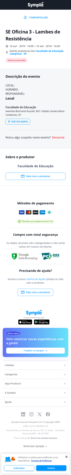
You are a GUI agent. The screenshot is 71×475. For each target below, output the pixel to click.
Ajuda (8, 402)
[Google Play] (41, 322)
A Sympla (10, 392)
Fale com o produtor (38, 176)
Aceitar (51, 468)
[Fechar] (66, 457)
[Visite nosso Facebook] (48, 414)
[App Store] (25, 322)
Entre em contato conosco (44, 437)
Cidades (9, 365)
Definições (19, 468)
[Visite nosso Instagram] (31, 414)
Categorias (11, 374)
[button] (10, 459)
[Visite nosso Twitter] (40, 414)
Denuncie (58, 137)
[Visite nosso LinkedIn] (23, 414)
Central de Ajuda (35, 279)
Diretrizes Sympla (33, 446)
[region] (35, 464)
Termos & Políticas (41, 460)
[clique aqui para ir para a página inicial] (35, 4)
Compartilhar (38, 17)
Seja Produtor (13, 383)
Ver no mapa (19, 121)
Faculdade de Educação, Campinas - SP (37, 52)
